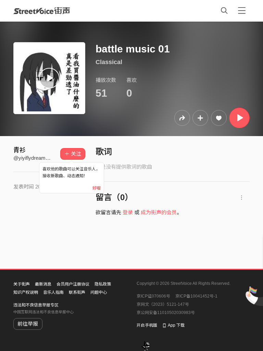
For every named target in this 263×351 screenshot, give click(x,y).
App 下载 (176, 325)
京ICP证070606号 (153, 296)
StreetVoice (41, 10)
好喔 (96, 188)
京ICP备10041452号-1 (196, 296)
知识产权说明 (25, 292)
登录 (128, 212)
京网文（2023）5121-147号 (163, 304)
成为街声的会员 (159, 212)
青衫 (19, 150)
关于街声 (21, 284)
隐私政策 (103, 284)
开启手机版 (147, 325)
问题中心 (98, 292)
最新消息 (43, 284)
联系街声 (77, 292)
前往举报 (27, 324)
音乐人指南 (53, 292)
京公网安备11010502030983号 (166, 312)
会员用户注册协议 (73, 284)
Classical (109, 62)
